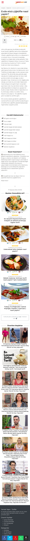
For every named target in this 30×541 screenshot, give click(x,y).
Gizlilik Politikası (9, 521)
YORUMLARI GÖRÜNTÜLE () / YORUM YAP (15, 317)
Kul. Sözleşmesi (8, 523)
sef (22, 40)
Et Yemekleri (8, 532)
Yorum (17, 40)
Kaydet (4, 42)
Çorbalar (6, 530)
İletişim (6, 525)
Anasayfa (3, 7)
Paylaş (4, 538)
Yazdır (26, 538)
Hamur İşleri (7, 533)
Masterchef (8, 7)
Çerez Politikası (8, 520)
